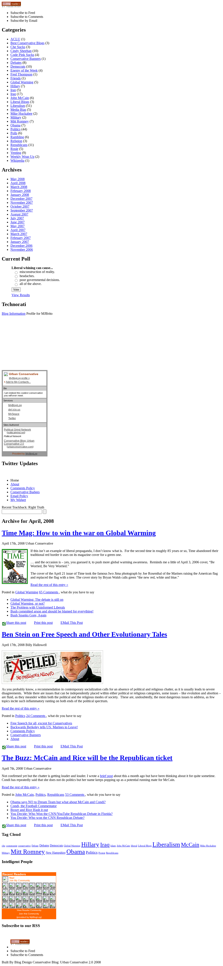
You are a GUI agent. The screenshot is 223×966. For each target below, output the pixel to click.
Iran (13, 90)
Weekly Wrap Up (22, 156)
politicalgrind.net (16, 432)
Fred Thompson (21, 74)
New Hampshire (56, 852)
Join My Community (19, 880)
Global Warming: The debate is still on (36, 599)
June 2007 (17, 222)
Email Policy (19, 496)
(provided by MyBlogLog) (29, 917)
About (14, 484)
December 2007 (21, 198)
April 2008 (17, 183)
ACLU (15, 39)
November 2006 (21, 249)
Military (15, 117)
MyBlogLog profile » (19, 378)
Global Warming (21, 82)
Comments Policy (22, 488)
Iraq (13, 94)
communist (11, 846)
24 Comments (36, 716)
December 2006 (21, 245)
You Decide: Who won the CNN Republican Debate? (47, 818)
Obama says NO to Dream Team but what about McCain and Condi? (58, 802)
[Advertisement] (23, 348)
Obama (15, 125)
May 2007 (17, 226)
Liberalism (17, 106)
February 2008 (20, 191)
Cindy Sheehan (21, 51)
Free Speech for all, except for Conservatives (41, 723)
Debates (16, 62)
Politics (15, 129)
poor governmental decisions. (40, 280)
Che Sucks (17, 47)
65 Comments (49, 592)
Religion (16, 141)
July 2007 (17, 218)
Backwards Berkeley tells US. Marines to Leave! (44, 727)
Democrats (17, 66)
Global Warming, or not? (27, 603)
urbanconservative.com (20, 446)
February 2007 (20, 238)
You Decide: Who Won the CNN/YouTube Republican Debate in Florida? (61, 814)
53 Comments (75, 794)
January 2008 (19, 195)
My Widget (18, 500)
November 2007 (21, 202)
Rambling (17, 137)
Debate (35, 846)
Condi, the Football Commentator (33, 806)
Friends (15, 78)
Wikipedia (17, 160)
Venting (15, 153)
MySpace (13, 414)
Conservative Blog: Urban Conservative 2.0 (19, 442)
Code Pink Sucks (22, 55)
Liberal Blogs (19, 102)
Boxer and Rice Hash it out (29, 810)
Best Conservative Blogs (27, 43)
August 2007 (19, 214)
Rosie (14, 149)
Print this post (43, 622)
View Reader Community (29, 910)
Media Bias (18, 109)
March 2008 (18, 187)
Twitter (12, 418)
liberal (134, 846)
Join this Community (29, 913)
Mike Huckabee (21, 113)
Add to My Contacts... (18, 382)
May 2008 (17, 179)
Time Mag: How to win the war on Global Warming (79, 533)
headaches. (27, 276)
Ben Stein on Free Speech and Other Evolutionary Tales (84, 634)
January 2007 (19, 242)
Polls (13, 133)
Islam (113, 846)
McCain (190, 844)
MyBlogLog (15, 405)
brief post (106, 776)
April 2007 (17, 230)
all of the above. (31, 284)
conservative (24, 846)
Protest (101, 853)
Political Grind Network (17, 429)
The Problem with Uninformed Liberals (37, 607)
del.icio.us (14, 409)
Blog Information (13, 313)
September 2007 (21, 210)
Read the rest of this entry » (49, 585)
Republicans (18, 145)
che (3, 846)
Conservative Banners (25, 59)
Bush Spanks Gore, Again (28, 615)
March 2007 (18, 234)
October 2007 (19, 206)
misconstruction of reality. (37, 272)
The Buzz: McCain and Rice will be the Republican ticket (87, 758)
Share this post (16, 622)
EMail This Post (72, 622)
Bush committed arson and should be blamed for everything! (51, 611)
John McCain (19, 98)
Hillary (15, 86)
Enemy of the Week (24, 70)
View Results (21, 295)
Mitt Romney (19, 121)
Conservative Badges (25, 492)
